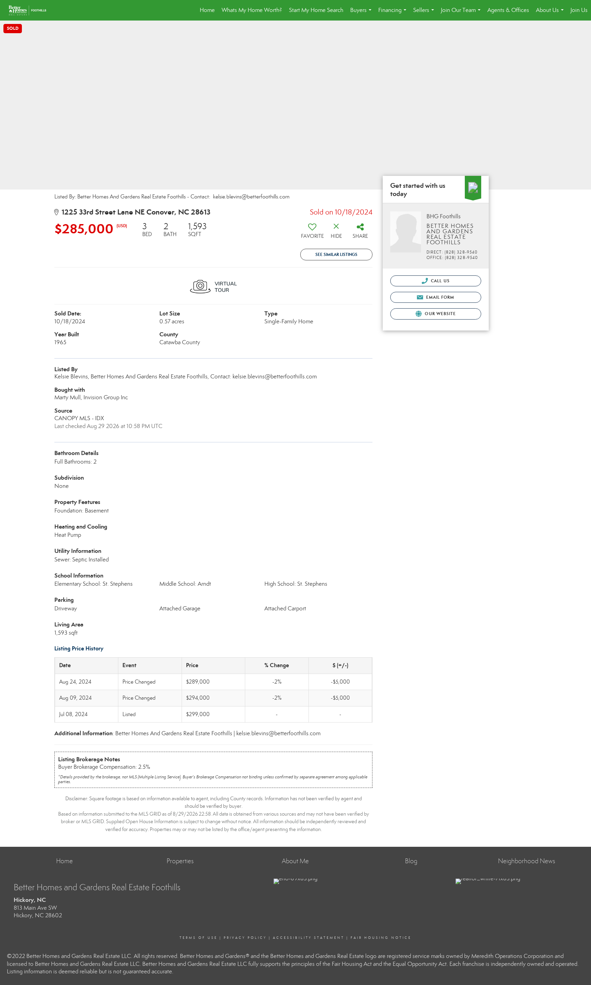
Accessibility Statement (308, 938)
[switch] (312, 233)
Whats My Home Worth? (252, 10)
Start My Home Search (316, 10)
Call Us (440, 280)
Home (207, 10)
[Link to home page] (30, 10)
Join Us (579, 10)
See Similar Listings (336, 254)
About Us (551, 14)
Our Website (439, 313)
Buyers (362, 14)
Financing (393, 14)
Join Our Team (462, 14)
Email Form (439, 297)
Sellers (425, 14)
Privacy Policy (245, 938)
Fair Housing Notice (381, 938)
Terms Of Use (199, 938)
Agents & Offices (508, 10)
